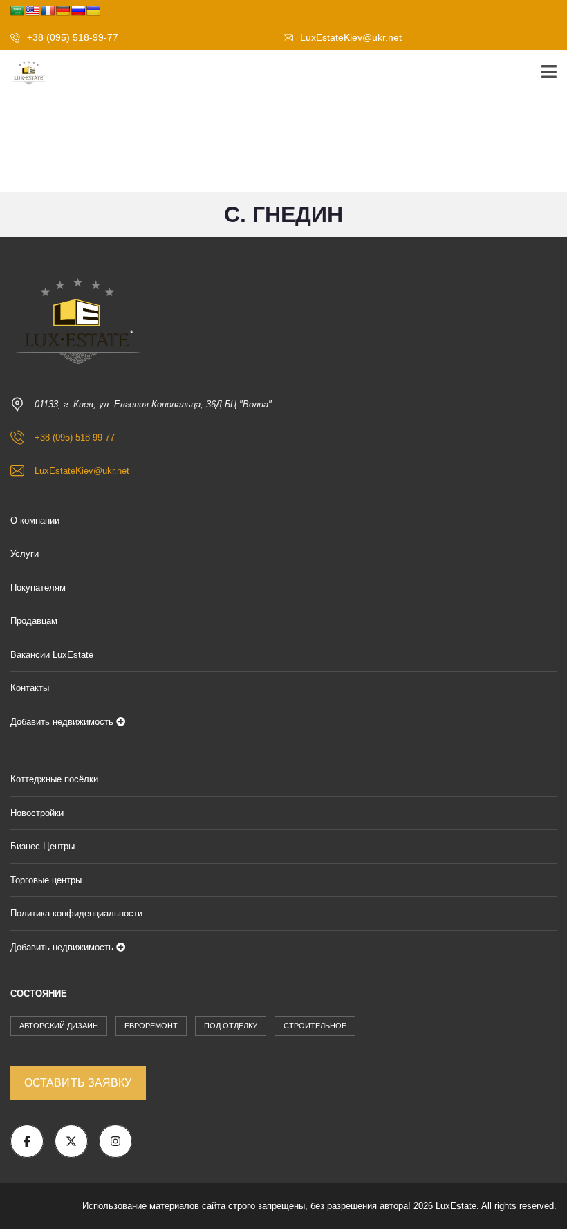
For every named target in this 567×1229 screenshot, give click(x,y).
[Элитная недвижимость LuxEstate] (24, 72)
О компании (34, 520)
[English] (32, 10)
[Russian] (78, 10)
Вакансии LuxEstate (51, 654)
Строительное (315, 1026)
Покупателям (38, 587)
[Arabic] (17, 10)
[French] (48, 10)
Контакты (29, 688)
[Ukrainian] (93, 10)
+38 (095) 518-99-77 (71, 37)
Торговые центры (46, 880)
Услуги (24, 553)
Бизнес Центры (42, 846)
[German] (63, 10)
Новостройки (37, 813)
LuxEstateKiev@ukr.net (349, 37)
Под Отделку (230, 1026)
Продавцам (33, 621)
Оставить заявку (78, 1083)
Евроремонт (151, 1026)
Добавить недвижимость (63, 722)
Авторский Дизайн (58, 1026)
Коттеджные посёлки (54, 779)
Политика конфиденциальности (76, 913)
